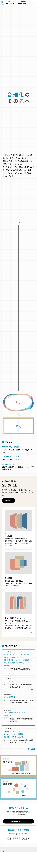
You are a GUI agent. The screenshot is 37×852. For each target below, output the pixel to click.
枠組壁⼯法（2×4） (23, 675)
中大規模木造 (25, 666)
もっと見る (31, 761)
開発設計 (7, 743)
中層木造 (21, 746)
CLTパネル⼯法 (15, 743)
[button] (8, 512)
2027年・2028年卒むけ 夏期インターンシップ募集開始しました (17, 480)
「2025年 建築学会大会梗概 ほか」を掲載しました (17, 463)
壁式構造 (26, 672)
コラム (6, 693)
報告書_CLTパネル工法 (11, 669)
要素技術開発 (19, 749)
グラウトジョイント (10, 746)
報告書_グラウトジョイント (13, 672)
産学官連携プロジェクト (12, 666)
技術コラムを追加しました (11, 471)
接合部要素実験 (9, 749)
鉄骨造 (11, 693)
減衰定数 (12, 709)
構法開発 (7, 677)
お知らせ (16, 459)
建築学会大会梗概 (9, 675)
